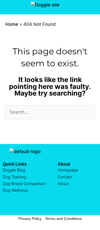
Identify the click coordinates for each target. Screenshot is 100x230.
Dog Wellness (15, 190)
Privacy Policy (30, 218)
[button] (6, 7)
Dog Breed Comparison (24, 183)
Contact (65, 176)
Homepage (68, 169)
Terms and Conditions (63, 218)
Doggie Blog (14, 169)
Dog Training (14, 176)
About (63, 183)
